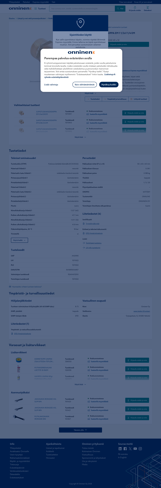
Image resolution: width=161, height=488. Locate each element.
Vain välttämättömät (85, 85)
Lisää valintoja (51, 85)
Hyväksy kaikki (109, 85)
